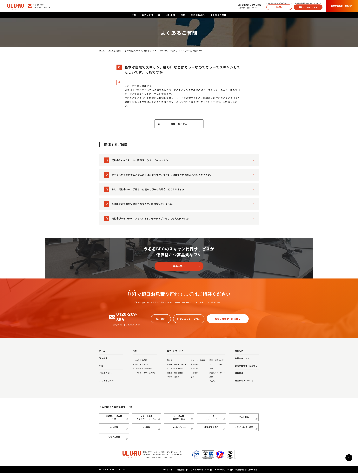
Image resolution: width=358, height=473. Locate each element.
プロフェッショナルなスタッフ (145, 372)
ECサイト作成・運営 (244, 427)
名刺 (192, 377)
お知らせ (239, 350)
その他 (212, 381)
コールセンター (179, 427)
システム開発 (114, 437)
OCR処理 (114, 427)
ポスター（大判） (216, 364)
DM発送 (146, 427)
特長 (134, 14)
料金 (183, 14)
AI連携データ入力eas (114, 417)
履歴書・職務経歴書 (175, 372)
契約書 (169, 360)
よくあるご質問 (218, 14)
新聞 (211, 377)
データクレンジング (211, 417)
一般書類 (194, 372)
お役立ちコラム (242, 358)
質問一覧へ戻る (179, 123)
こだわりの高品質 (140, 360)
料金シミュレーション (308, 7)
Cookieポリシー (222, 469)
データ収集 (244, 417)
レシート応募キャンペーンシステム (146, 417)
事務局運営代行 (211, 427)
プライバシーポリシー (200, 469)
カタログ (194, 368)
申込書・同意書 (173, 377)
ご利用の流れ (198, 14)
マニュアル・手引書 (175, 368)
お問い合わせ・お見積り (342, 5)
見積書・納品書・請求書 (176, 364)
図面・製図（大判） (217, 360)
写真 (211, 368)
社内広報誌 (195, 364)
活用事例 (170, 14)
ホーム (102, 50)
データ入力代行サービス (179, 417)
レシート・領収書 (198, 360)
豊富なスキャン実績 (141, 364)
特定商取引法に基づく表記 (246, 469)
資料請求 (279, 7)
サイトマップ (168, 469)
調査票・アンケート (217, 372)
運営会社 (181, 469)
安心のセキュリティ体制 (142, 368)
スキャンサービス (151, 14)
